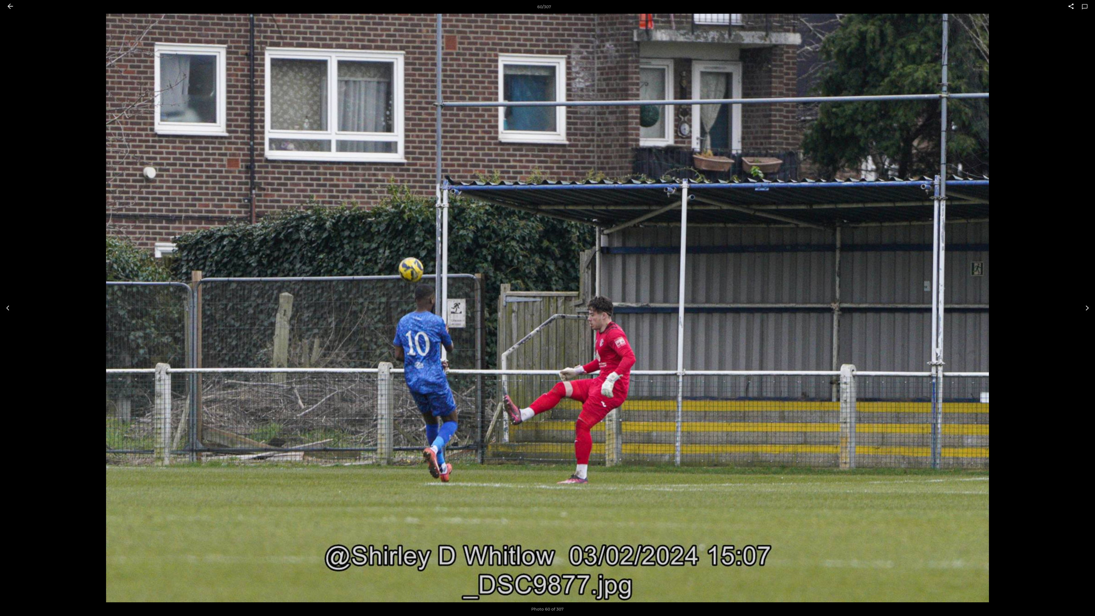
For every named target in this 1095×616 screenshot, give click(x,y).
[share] (1071, 7)
